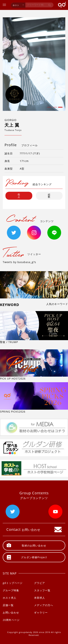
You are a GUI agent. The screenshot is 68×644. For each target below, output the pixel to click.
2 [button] (54, 108)
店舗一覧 (8, 605)
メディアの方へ (43, 605)
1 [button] (49, 108)
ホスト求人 (9, 597)
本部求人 (39, 597)
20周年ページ (11, 620)
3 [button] (60, 108)
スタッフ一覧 (42, 590)
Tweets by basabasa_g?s (19, 262)
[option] (34, 64)
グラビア (39, 583)
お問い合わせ (11, 612)
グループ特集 (11, 590)
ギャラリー (41, 612)
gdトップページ (12, 583)
